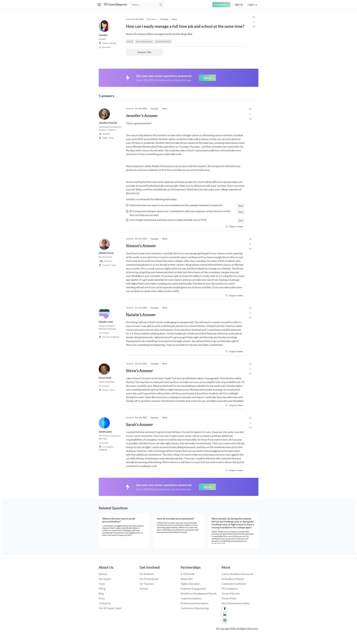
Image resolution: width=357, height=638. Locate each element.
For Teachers (147, 583)
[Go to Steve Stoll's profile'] (105, 369)
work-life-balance (163, 41)
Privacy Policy (229, 598)
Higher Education (190, 583)
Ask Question (221, 4)
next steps (170, 199)
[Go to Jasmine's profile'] (105, 27)
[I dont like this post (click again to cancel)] (253, 26)
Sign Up (239, 4)
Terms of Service (231, 593)
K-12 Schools (188, 573)
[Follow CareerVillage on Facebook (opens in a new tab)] (224, 609)
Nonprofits (187, 578)
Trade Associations (191, 598)
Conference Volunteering (195, 608)
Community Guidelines (234, 583)
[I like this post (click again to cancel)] (253, 17)
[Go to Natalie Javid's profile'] (105, 313)
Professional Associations (194, 603)
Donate (144, 588)
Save (241, 206)
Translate (164, 19)
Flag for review (234, 226)
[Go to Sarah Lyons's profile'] (105, 423)
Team (102, 583)
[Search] (160, 4)
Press (102, 598)
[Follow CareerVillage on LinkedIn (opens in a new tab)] (224, 615)
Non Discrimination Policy (236, 603)
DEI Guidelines (230, 588)
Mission (103, 573)
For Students (147, 573)
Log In (251, 4)
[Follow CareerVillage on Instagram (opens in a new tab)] (224, 621)
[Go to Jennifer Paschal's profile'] (105, 114)
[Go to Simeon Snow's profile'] (105, 245)
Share (174, 19)
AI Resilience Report (233, 578)
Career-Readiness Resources (238, 573)
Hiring (102, 588)
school (130, 41)
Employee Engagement (193, 588)
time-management (144, 41)
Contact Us (105, 603)
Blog (101, 593)
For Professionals (149, 578)
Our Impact (105, 578)
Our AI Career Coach (110, 608)
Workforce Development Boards (198, 593)
